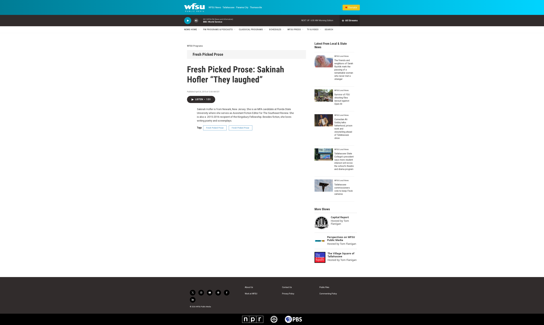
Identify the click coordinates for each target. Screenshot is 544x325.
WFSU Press (294, 29)
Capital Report (340, 217)
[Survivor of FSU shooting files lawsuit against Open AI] (323, 95)
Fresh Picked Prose (208, 54)
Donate (352, 7)
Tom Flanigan (340, 222)
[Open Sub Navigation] (199, 29)
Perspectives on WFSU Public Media (341, 238)
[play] (187, 20)
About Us (249, 287)
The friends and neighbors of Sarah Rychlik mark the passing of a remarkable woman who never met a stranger (343, 69)
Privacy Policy (288, 294)
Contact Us (287, 287)
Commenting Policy (328, 294)
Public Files (324, 287)
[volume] (196, 20)
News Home (190, 29)
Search (329, 29)
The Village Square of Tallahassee (341, 255)
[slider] (200, 20)
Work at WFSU (251, 294)
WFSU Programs (195, 45)
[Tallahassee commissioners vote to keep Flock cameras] (323, 185)
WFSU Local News (341, 56)
